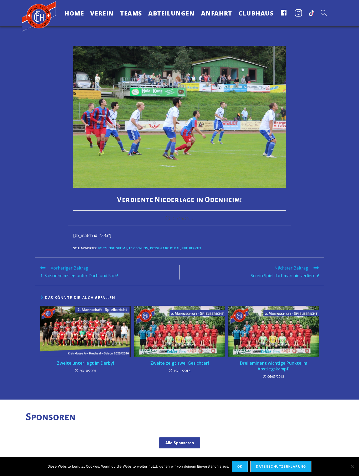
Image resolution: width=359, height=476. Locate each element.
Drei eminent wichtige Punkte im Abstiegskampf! (273, 366)
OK (239, 466)
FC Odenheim (138, 248)
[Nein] (352, 466)
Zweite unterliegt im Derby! (85, 363)
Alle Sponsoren (179, 443)
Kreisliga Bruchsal (165, 248)
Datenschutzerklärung (281, 466)
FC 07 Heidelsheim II (112, 248)
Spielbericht (191, 248)
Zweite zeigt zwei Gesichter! (179, 363)
